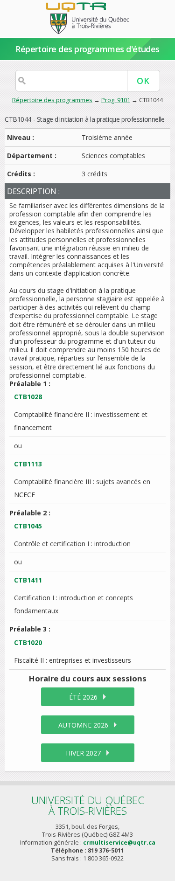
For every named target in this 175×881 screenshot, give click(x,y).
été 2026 (83, 697)
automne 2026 (83, 725)
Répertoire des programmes (52, 100)
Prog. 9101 (115, 100)
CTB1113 (28, 463)
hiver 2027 (83, 753)
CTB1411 (28, 580)
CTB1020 (28, 642)
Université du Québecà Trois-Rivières (87, 805)
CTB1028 (28, 396)
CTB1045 (28, 525)
